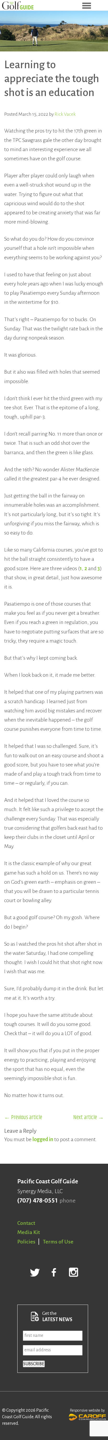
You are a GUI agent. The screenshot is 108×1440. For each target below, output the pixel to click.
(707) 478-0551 (37, 1200)
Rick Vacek (65, 114)
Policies (26, 1242)
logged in (43, 1139)
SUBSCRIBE (33, 1364)
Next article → (88, 1117)
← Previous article (23, 1117)
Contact (26, 1223)
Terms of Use (58, 1242)
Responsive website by (87, 1410)
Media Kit (28, 1232)
